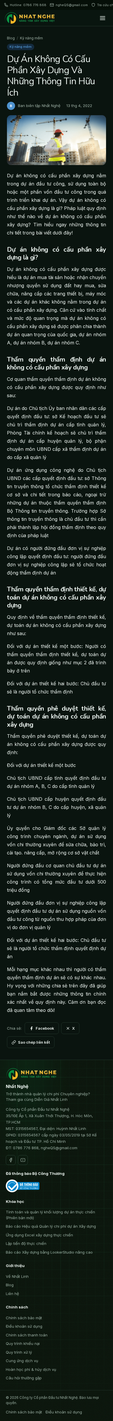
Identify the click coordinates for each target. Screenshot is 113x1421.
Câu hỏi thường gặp (24, 1378)
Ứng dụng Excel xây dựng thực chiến (39, 1235)
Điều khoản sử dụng (24, 1326)
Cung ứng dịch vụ (22, 1360)
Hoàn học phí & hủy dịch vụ (31, 1369)
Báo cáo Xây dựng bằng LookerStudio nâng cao (49, 1252)
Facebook (45, 1028)
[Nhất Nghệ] (30, 18)
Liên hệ (12, 1293)
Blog (11, 38)
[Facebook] (11, 1160)
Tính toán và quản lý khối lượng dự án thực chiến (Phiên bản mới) (50, 1215)
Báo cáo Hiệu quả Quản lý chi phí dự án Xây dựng (51, 1226)
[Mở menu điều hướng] (102, 18)
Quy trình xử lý (19, 1352)
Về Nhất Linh (17, 1276)
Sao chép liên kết (34, 1042)
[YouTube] (23, 1160)
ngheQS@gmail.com (72, 5)
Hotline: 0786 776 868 (28, 5)
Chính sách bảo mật (24, 1317)
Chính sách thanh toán (27, 1335)
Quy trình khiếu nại (23, 1343)
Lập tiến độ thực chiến (26, 1243)
